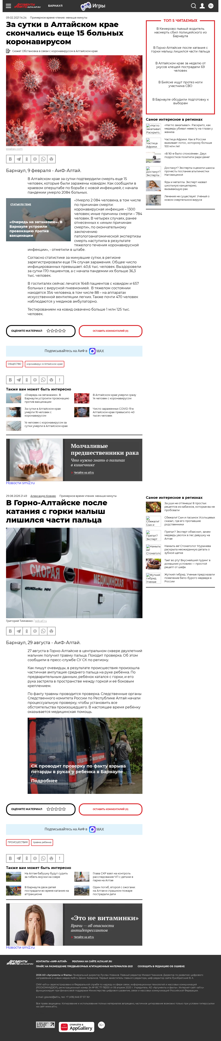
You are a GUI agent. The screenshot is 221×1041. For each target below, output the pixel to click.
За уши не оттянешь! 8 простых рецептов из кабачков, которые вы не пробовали (189, 507)
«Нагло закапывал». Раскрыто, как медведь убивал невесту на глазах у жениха (188, 128)
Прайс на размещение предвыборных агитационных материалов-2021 (84, 966)
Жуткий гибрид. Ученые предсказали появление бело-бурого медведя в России (189, 578)
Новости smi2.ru (20, 483)
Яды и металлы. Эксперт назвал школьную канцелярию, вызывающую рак (185, 185)
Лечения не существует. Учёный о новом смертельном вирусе (187, 198)
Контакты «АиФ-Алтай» (51, 961)
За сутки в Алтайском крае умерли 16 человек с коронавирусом (43, 412)
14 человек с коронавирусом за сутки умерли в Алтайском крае (46, 424)
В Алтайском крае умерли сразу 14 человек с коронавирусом (114, 396)
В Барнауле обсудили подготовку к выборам (180, 101)
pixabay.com (14, 148)
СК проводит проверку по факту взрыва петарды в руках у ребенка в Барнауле (78, 768)
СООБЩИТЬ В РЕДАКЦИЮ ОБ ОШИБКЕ (161, 966)
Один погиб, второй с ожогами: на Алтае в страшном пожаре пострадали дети (114, 891)
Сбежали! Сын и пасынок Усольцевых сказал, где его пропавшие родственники (189, 521)
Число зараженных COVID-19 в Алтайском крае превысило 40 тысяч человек (113, 412)
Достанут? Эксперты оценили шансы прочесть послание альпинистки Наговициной (189, 171)
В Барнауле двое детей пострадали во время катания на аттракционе (47, 891)
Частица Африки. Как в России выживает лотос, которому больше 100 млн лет (188, 143)
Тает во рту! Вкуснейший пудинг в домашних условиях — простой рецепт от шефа (187, 564)
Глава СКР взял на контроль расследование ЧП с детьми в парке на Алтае (113, 877)
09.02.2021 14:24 (16, 17)
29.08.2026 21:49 (16, 496)
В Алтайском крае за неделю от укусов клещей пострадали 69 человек (180, 67)
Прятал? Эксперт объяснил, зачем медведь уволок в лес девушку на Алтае (187, 535)
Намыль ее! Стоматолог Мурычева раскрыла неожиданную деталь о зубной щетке (187, 549)
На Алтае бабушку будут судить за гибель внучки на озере (46, 875)
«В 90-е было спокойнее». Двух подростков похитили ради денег (187, 155)
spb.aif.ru (41, 620)
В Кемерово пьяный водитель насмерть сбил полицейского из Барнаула (180, 32)
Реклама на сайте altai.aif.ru (92, 961)
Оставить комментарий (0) (110, 331)
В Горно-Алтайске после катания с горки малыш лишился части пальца (180, 49)
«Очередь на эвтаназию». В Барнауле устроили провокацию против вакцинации (47, 398)
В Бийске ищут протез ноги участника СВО (180, 84)
